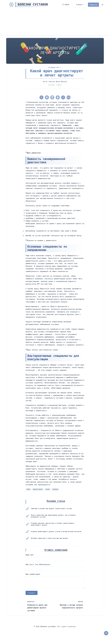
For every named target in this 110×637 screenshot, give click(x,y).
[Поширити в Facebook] (47, 97)
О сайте (65, 4)
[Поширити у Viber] (63, 97)
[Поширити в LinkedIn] (52, 97)
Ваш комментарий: (33, 574)
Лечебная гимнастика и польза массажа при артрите (49, 538)
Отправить (31, 593)
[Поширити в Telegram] (58, 97)
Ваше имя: (30, 555)
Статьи (79, 4)
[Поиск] (102, 4)
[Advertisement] (55, 22)
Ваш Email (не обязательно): (38, 564)
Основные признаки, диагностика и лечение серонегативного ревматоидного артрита (52, 524)
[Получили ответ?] (106, 633)
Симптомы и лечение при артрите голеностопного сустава (51, 508)
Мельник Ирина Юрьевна (58, 82)
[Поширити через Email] (68, 97)
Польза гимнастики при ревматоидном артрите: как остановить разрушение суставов (53, 516)
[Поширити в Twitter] (41, 97)
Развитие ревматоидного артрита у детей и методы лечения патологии (56, 531)
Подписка (93, 4)
